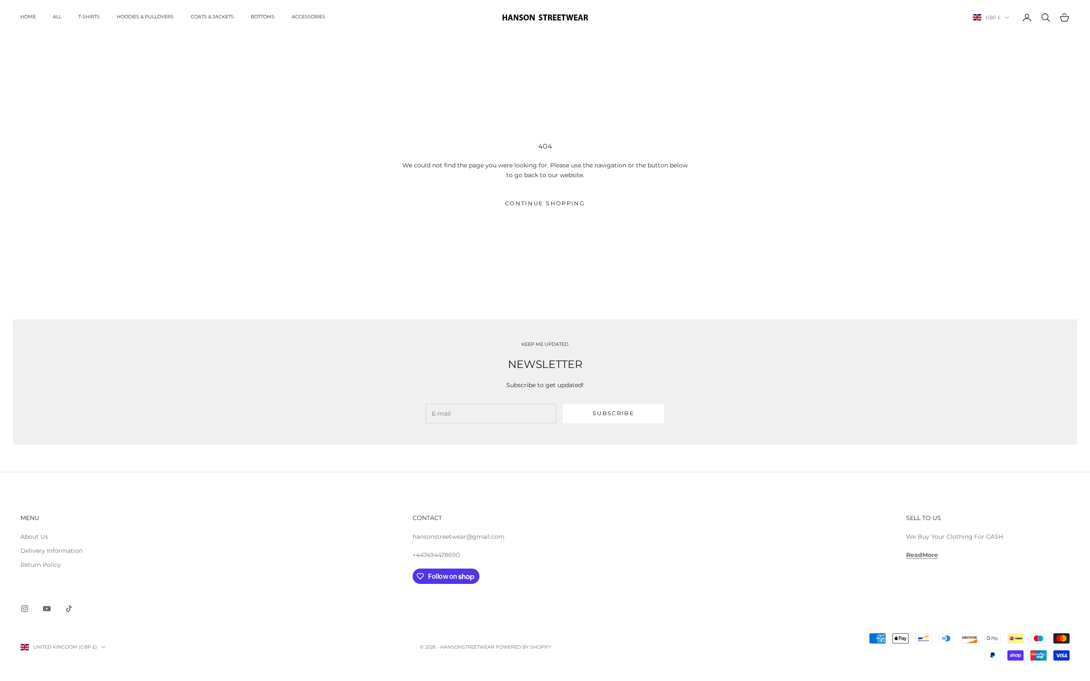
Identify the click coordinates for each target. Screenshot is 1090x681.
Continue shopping (545, 203)
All (57, 17)
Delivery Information (51, 551)
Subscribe (613, 413)
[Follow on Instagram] (24, 608)
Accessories (308, 17)
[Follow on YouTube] (47, 608)
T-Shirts (89, 17)
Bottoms (263, 17)
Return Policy (40, 565)
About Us (34, 536)
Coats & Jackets (212, 17)
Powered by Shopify (523, 647)
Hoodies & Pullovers (145, 17)
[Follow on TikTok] (69, 608)
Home (28, 17)
